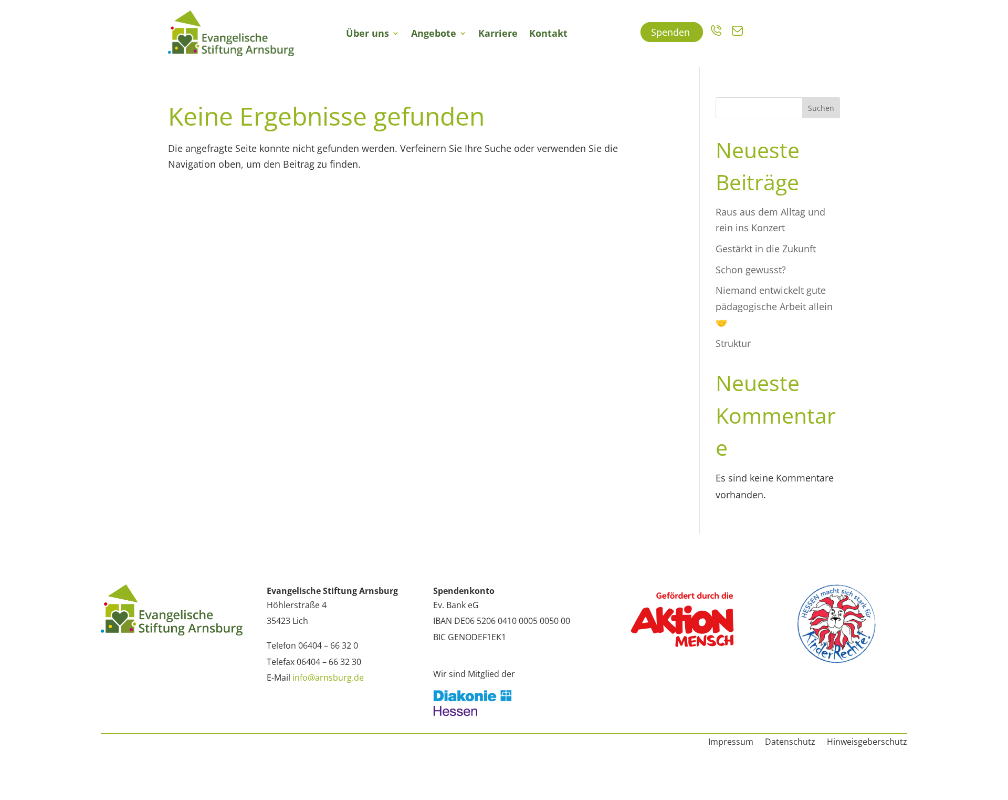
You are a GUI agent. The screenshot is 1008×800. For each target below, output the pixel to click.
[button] (23, 777)
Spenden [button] (671, 32)
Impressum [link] (730, 742)
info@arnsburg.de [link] (328, 677)
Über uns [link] (367, 33)
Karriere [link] (498, 33)
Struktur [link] (733, 343)
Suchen (821, 108)
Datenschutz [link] (790, 742)
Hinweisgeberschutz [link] (867, 742)
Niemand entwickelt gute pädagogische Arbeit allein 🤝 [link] (774, 306)
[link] (231, 33)
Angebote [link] (433, 33)
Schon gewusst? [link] (751, 269)
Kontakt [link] (548, 33)
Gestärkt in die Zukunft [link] (766, 248)
